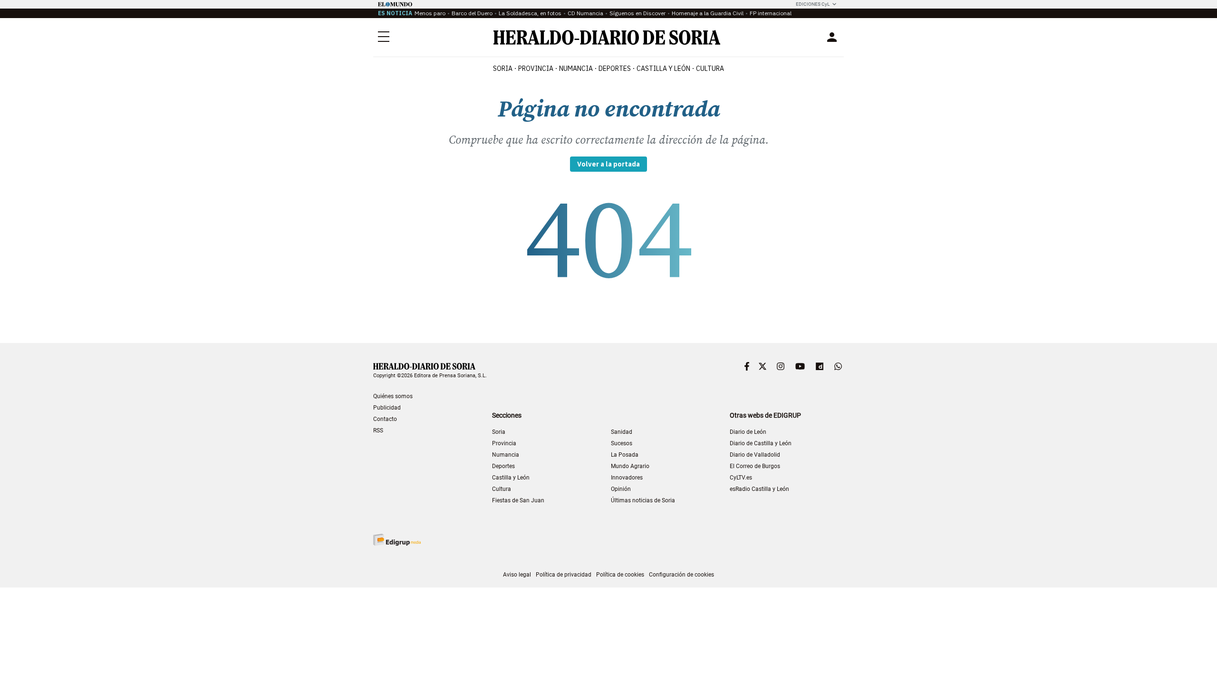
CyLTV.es (741, 477)
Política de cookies (620, 574)
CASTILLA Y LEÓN (663, 68)
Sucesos (621, 443)
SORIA (502, 68)
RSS (378, 430)
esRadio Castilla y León (759, 489)
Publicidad (387, 407)
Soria (498, 432)
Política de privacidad (563, 574)
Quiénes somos (393, 396)
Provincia (504, 443)
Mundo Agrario (630, 466)
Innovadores (627, 477)
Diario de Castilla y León (761, 443)
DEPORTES (615, 68)
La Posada (624, 454)
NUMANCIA (576, 68)
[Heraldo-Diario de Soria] (606, 37)
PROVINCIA (535, 68)
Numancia (505, 454)
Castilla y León (511, 477)
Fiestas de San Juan (518, 500)
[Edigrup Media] (397, 539)
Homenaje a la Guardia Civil (708, 13)
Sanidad (621, 432)
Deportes (503, 466)
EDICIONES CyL (813, 4)
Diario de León (748, 432)
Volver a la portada (608, 164)
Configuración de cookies (681, 574)
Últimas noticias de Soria (643, 500)
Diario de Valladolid (755, 454)
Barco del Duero (472, 13)
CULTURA (710, 68)
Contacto (385, 419)
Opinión (621, 489)
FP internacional (771, 13)
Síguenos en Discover (637, 13)
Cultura (501, 489)
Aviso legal (517, 574)
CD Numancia (585, 13)
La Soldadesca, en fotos (530, 13)
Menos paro (430, 13)
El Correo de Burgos (755, 466)
